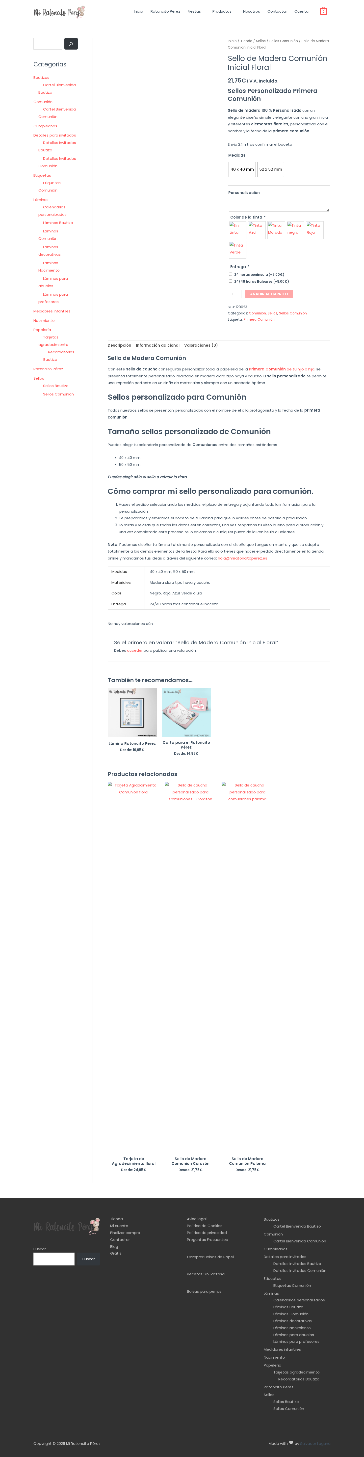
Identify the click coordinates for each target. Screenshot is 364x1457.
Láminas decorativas (292, 1320)
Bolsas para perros (204, 1291)
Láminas (41, 199)
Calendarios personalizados (299, 1300)
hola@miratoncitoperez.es (242, 558)
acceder (135, 650)
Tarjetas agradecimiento (296, 1372)
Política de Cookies (204, 1225)
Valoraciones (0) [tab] (201, 345)
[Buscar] (71, 44)
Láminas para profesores (296, 1341)
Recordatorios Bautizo (298, 1379)
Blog (114, 1246)
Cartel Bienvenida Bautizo (297, 1226)
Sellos (38, 378)
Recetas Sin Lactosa (206, 1274)
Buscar (39, 1249)
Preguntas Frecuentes (207, 1239)
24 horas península (259, 274)
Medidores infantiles (52, 311)
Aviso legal (197, 1218)
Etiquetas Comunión (292, 1285)
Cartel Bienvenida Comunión (299, 1241)
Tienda (246, 41)
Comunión (42, 101)
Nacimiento (44, 320)
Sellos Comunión (58, 394)
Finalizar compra (125, 1232)
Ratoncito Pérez (165, 11)
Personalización (244, 192)
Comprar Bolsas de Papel (210, 1257)
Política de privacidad (207, 1232)
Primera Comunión (259, 319)
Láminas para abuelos (293, 1334)
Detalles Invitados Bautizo (297, 1263)
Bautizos (41, 77)
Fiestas (194, 11)
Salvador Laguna (315, 1443)
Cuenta (301, 11)
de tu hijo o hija (281, 369)
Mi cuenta (119, 1225)
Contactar (277, 11)
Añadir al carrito (269, 294)
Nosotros (251, 11)
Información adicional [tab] (158, 345)
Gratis (115, 1253)
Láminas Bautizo (58, 222)
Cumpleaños (45, 126)
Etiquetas (42, 175)
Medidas (236, 155)
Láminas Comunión (291, 1314)
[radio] (242, 169)
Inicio (138, 11)
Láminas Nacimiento (292, 1327)
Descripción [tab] (119, 345)
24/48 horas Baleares (261, 281)
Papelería (42, 329)
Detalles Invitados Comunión (299, 1270)
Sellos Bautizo (56, 385)
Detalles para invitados (54, 135)
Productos (222, 11)
